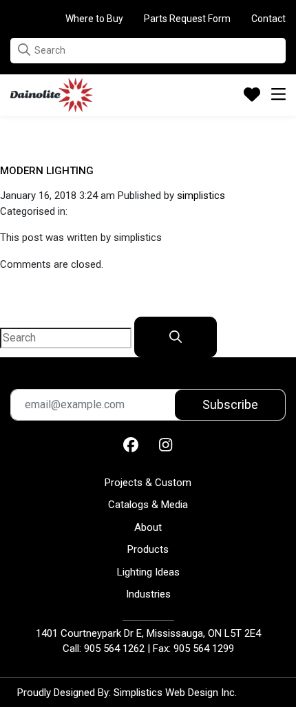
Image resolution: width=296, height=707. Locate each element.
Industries (148, 594)
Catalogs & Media (148, 504)
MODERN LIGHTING (47, 171)
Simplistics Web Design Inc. (175, 692)
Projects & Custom (148, 482)
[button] (24, 50)
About (148, 527)
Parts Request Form (187, 18)
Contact (268, 18)
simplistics (201, 195)
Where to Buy (94, 18)
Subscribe (230, 404)
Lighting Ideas (148, 572)
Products (148, 549)
